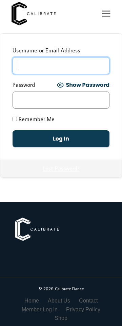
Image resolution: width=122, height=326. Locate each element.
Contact (88, 301)
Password (24, 84)
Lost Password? (61, 168)
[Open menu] (106, 13)
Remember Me (36, 119)
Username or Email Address (46, 50)
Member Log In (40, 309)
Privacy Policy (83, 309)
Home (31, 301)
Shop (61, 318)
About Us (59, 301)
